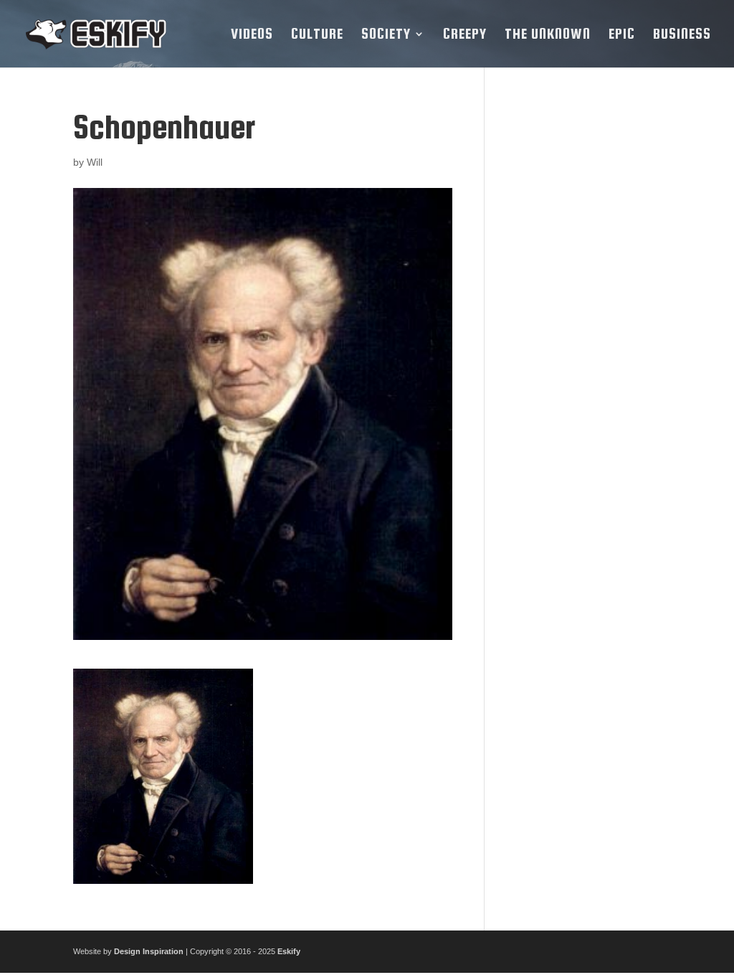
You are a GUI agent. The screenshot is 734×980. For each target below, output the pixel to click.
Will (95, 162)
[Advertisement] (583, 324)
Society (386, 35)
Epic (622, 35)
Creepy (465, 35)
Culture (317, 35)
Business (682, 35)
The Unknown (548, 35)
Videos (252, 35)
